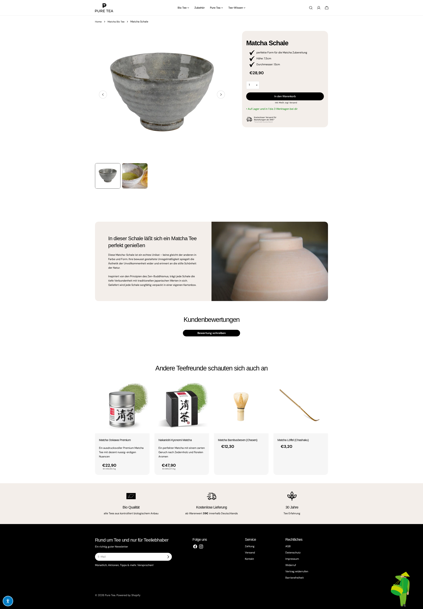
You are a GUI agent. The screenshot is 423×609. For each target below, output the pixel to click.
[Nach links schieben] (103, 95)
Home (98, 21)
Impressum (292, 559)
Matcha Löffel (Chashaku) (293, 440)
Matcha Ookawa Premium (115, 440)
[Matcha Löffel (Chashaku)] (300, 406)
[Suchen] (311, 7)
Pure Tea (110, 595)
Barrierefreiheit (294, 577)
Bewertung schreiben (211, 333)
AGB (288, 546)
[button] (8, 601)
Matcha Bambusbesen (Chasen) (237, 440)
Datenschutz (293, 552)
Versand (293, 102)
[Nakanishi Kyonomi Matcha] (181, 406)
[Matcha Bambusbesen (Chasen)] (241, 406)
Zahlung (249, 546)
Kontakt (249, 559)
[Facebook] (195, 546)
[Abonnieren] (168, 556)
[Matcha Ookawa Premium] (122, 406)
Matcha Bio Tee (116, 21)
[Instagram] (201, 546)
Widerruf (290, 565)
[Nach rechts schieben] (221, 95)
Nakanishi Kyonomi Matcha (175, 440)
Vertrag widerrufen (296, 571)
